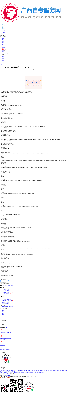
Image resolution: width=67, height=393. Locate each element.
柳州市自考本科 (27, 372)
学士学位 (3, 313)
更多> (6, 327)
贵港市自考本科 (18, 372)
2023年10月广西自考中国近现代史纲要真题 (8, 285)
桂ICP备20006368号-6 (8, 375)
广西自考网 (1, 372)
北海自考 (3, 58)
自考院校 (3, 38)
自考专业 (3, 39)
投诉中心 (29, 376)
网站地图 (40, 372)
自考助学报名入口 (7, 306)
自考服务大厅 (3, 51)
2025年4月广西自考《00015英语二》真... (7, 292)
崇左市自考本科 (23, 372)
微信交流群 (3, 50)
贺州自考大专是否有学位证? (5, 303)
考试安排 (3, 42)
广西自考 (5, 372)
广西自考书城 (31, 372)
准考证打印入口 (4, 49)
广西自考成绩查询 (13, 372)
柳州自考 (3, 56)
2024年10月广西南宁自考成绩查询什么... (7, 300)
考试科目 (3, 314)
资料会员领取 (34, 372)
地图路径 (43, 372)
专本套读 (3, 44)
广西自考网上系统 (8, 372)
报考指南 (3, 41)
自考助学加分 (3, 48)
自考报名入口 (3, 47)
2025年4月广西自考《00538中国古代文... (7, 290)
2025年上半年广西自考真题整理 (5, 293)
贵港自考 (3, 60)
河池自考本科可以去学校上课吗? (6, 302)
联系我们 (38, 372)
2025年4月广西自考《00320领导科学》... (7, 289)
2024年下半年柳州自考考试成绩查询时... (7, 299)
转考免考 (3, 311)
